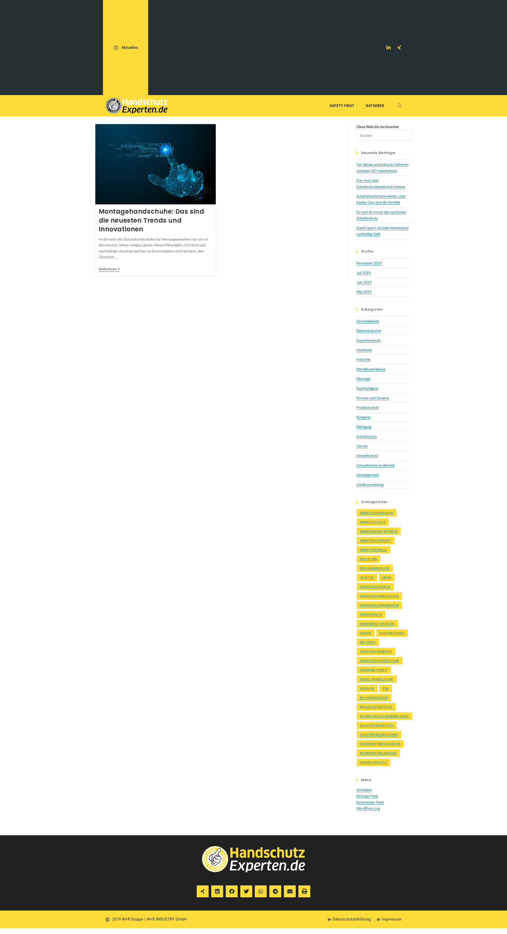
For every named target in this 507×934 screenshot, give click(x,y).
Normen (367, 688)
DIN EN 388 (368, 559)
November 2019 (369, 263)
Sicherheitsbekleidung (380, 744)
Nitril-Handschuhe (376, 679)
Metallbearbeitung (370, 369)
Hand (387, 577)
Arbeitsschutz (373, 522)
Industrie (363, 359)
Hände (365, 633)
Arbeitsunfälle (373, 550)
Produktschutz (367, 407)
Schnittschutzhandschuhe (384, 716)
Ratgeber (375, 106)
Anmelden (364, 790)
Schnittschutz (366, 436)
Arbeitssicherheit (375, 540)
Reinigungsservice (376, 707)
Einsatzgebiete (367, 321)
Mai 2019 (364, 292)
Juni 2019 (364, 282)
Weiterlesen (109, 269)
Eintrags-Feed (367, 796)
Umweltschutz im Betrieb (375, 465)
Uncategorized (367, 475)
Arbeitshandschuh (376, 513)
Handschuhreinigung (379, 596)
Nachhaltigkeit (367, 388)
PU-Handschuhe (374, 698)
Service (362, 446)
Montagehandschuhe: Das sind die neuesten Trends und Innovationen (151, 220)
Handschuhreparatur (379, 605)
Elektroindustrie (368, 330)
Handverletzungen (377, 624)
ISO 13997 (368, 642)
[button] (203, 891)
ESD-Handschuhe (375, 568)
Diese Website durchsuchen (377, 127)
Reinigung (363, 427)
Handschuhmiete (375, 587)
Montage (363, 379)
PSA (385, 688)
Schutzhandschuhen (379, 734)
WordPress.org (368, 808)
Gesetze (367, 577)
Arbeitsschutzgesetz (379, 531)
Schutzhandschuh (376, 725)
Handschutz (371, 614)
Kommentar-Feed (370, 802)
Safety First (342, 106)
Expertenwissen (368, 340)
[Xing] (399, 47)
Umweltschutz (367, 455)
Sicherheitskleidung (378, 753)
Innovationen (392, 633)
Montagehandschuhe (379, 661)
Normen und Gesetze (372, 398)
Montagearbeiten (376, 651)
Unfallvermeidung (369, 484)
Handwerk (364, 350)
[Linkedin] (388, 47)
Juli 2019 (363, 273)
